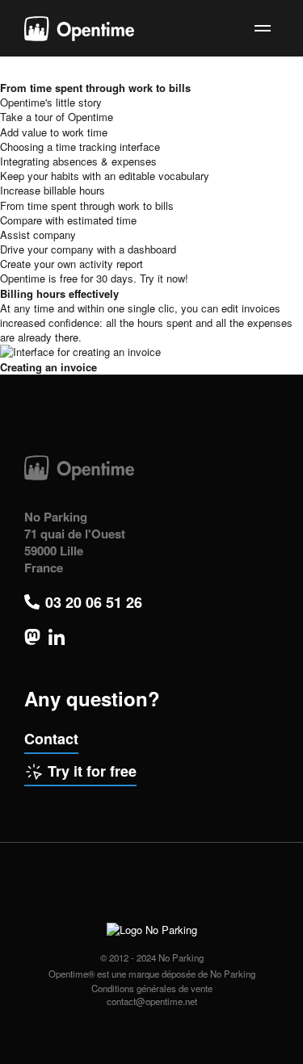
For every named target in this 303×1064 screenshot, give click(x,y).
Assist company (38, 234)
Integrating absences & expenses (78, 161)
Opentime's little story (51, 102)
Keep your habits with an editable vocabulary (104, 175)
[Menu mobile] (262, 28)
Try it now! (164, 278)
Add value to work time (53, 132)
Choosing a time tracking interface (80, 146)
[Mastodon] (32, 637)
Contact (51, 738)
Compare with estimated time (68, 220)
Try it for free (92, 770)
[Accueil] (79, 28)
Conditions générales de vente (152, 988)
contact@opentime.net (152, 1001)
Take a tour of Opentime (56, 116)
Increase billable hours (52, 190)
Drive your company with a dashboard (88, 249)
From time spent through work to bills (87, 205)
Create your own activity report (71, 263)
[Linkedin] (56, 637)
